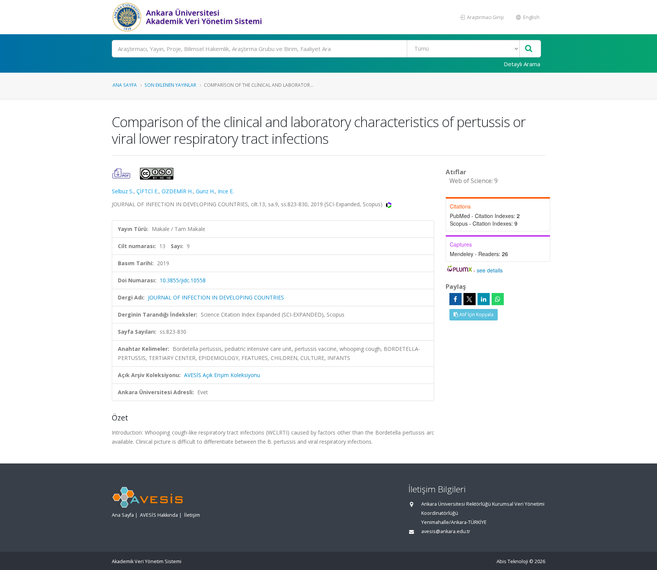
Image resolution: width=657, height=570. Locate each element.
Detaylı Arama (522, 64)
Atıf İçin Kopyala (476, 314)
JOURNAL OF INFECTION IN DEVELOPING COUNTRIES (216, 297)
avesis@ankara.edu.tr (445, 531)
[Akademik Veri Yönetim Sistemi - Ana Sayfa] (128, 17)
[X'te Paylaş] (469, 299)
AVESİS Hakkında (159, 515)
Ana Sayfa (125, 85)
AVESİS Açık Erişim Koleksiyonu (222, 375)
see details (490, 270)
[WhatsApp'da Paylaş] (498, 299)
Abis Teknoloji (512, 561)
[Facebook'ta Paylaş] (455, 299)
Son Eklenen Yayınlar (170, 85)
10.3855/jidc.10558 (183, 280)
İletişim (192, 515)
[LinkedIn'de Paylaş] (484, 299)
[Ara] (528, 48)
